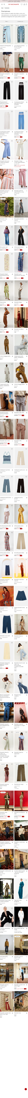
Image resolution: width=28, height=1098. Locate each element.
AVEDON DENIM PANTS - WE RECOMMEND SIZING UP (19, 872)
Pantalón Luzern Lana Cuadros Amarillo (5, 901)
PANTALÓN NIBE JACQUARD (3, 813)
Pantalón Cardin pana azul (19, 1070)
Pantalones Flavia (18, 1041)
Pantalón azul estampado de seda (19, 275)
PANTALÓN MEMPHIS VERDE (19, 74)
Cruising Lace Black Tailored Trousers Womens (19, 103)
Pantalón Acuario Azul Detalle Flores (4, 725)
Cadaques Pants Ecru (19, 469)
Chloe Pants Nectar (5, 552)
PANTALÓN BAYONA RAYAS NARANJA (4, 785)
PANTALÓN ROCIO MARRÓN (4, 608)
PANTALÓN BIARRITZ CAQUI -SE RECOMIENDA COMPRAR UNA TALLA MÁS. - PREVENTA (4, 755)
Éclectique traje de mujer (19, 929)
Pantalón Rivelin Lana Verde (19, 843)
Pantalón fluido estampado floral (4, 275)
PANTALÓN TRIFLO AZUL (19, 412)
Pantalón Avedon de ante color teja (5, 1013)
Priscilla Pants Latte (19, 552)
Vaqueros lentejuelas (5, 45)
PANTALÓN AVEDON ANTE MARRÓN (4, 1042)
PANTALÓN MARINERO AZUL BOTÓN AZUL (5, 580)
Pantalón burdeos (19, 329)
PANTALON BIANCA (18, 636)
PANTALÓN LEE (17, 1013)
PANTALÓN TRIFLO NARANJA (18, 441)
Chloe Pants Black (19, 247)
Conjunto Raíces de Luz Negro (5, 929)
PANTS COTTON (3, 329)
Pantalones (7, 7)
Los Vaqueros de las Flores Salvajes (19, 46)
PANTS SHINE (3, 302)
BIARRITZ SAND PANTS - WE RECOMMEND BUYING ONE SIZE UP (5, 696)
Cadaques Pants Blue (5, 497)
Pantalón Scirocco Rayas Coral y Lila (4, 191)
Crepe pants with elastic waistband (18, 357)
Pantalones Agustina (5, 1069)
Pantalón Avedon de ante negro (19, 985)
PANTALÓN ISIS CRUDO (5, 440)
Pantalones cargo (18, 784)
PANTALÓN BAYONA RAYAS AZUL (18, 753)
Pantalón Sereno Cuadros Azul (4, 985)
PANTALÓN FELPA (18, 302)
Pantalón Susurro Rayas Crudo (18, 957)
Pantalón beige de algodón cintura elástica (5, 664)
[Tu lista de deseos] (21, 4)
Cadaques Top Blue (5, 469)
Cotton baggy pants (5, 356)
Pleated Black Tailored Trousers (4, 102)
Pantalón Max (3, 218)
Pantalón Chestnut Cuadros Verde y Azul (5, 843)
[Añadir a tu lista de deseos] (12, 25)
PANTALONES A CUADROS (17, 695)
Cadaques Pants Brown (18, 498)
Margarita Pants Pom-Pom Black (4, 413)
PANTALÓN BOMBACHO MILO (19, 813)
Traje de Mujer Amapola (18, 901)
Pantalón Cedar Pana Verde (5, 871)
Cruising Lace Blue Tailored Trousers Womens (18, 133)
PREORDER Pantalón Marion (19, 219)
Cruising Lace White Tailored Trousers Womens (5, 133)
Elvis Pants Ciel (3, 247)
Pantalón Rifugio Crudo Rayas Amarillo (19, 162)
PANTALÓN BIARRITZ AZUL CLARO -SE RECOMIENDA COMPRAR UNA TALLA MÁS (19, 665)
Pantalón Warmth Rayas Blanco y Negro (19, 725)
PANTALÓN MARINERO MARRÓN (19, 580)
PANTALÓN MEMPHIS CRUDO (5, 74)
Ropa (2, 7)
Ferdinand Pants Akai (5, 525)
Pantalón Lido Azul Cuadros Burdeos (4, 162)
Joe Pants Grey (4, 956)
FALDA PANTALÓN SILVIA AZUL (19, 608)
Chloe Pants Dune (18, 525)
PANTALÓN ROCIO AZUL (5, 635)
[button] (2, 4)
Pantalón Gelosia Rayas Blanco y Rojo (19, 191)
